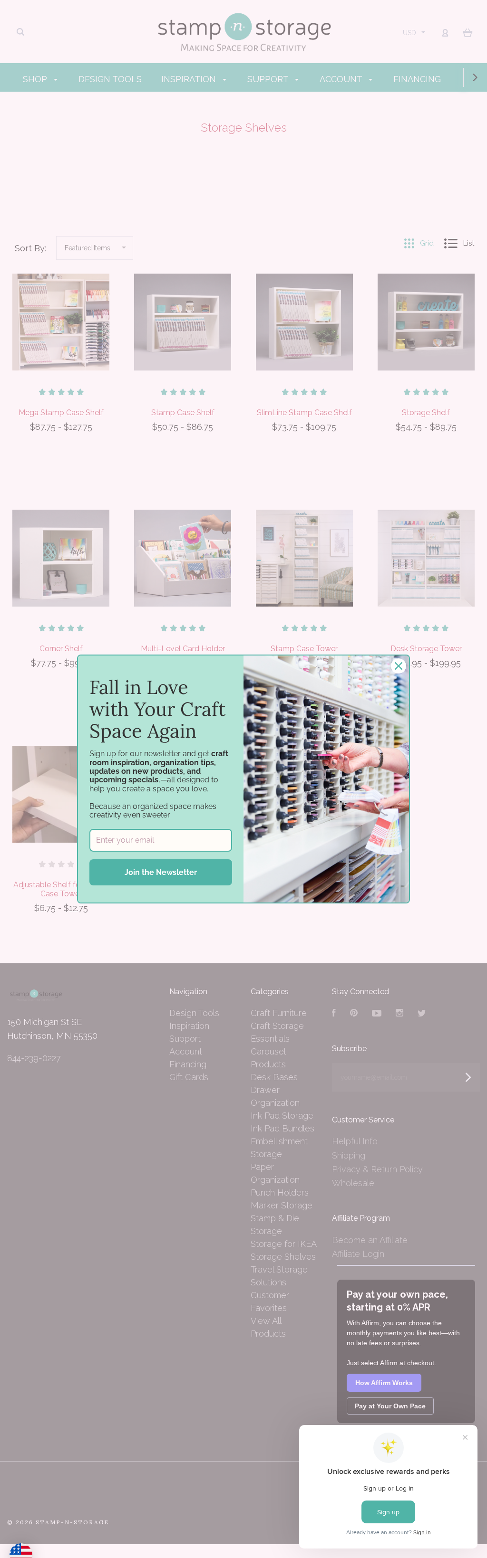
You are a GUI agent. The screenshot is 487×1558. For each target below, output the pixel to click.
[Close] (398, 666)
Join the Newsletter (161, 872)
